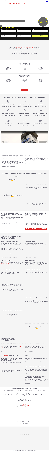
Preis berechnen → (24, 89)
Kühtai (9, 393)
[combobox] (40, 31)
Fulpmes (37, 390)
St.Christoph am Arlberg (14, 394)
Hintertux (11, 391)
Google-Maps (21, 423)
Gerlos (44, 390)
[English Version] (46, 1)
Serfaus (39, 393)
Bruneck (14, 390)
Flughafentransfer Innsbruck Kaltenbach (24, 406)
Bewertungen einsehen (24, 422)
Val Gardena (23, 394)
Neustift (22, 393)
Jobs (14, 3)
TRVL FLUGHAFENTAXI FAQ (26, 423)
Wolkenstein (33, 394)
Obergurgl (26, 393)
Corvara (25, 390)
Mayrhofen (18, 393)
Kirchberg (38, 391)
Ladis (12, 393)
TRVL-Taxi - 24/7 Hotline (5, 263)
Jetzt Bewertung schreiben (30, 421)
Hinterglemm (7, 391)
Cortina (22, 390)
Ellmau (29, 390)
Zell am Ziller (43, 394)
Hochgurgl (16, 391)
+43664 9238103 (6, 355)
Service (10, 3)
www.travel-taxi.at (25, 405)
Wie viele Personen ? (7, 34)
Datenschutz (21, 434)
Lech (15, 393)
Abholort (18, 29)
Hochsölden (21, 391)
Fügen (34, 390)
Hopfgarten (26, 391)
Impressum (25, 434)
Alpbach (4, 390)
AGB (28, 434)
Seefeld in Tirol (34, 393)
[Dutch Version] (47, 1)
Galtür (41, 390)
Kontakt (23, 3)
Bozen (11, 390)
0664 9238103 (29, 56)
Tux (19, 394)
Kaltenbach (33, 391)
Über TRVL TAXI (18, 3)
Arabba (8, 390)
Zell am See (38, 394)
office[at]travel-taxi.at (25, 404)
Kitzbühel (42, 391)
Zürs (24, 395)
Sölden (43, 393)
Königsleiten (5, 393)
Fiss (31, 390)
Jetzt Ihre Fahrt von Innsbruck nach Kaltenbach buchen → (36, 228)
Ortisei (30, 393)
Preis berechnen (40, 35)
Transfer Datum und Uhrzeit (21, 34)
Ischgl (30, 391)
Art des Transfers (4, 29)
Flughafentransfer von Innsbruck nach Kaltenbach (24, 47)
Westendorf (28, 394)
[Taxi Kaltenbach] (24, 414)
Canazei (18, 390)
